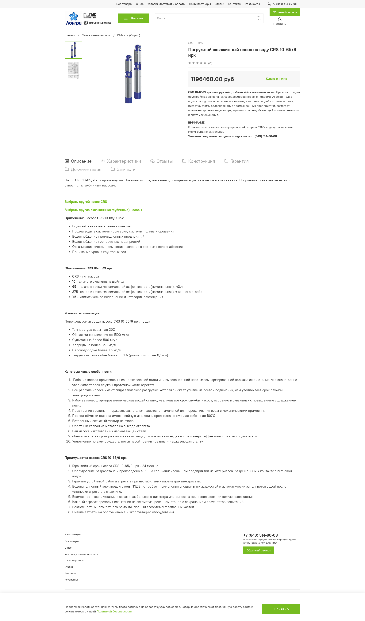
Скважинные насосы (96, 35)
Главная (70, 35)
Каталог (137, 18)
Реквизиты (252, 4)
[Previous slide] (91, 73)
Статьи (219, 4)
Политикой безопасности (114, 611)
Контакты (234, 4)
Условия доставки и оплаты (166, 4)
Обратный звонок (285, 12)
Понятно (281, 609)
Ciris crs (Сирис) (128, 35)
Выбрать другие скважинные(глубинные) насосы (103, 210)
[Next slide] (174, 73)
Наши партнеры (200, 4)
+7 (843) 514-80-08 (285, 4)
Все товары (124, 4)
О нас (140, 4)
